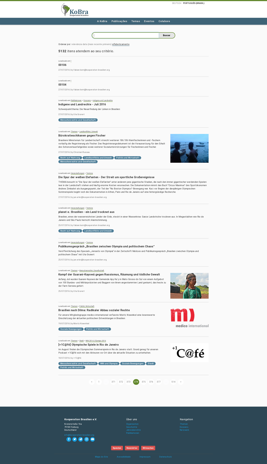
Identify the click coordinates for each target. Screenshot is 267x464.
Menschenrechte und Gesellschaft (78, 120)
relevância (76, 44)
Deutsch (176, 3)
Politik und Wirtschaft (127, 157)
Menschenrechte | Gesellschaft (91, 271)
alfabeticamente (120, 44)
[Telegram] (81, 439)
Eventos (149, 21)
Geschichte (131, 427)
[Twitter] (75, 439)
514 (173, 381)
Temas (135, 21)
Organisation (132, 424)
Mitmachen (148, 448)
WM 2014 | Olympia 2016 (96, 341)
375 (144, 381)
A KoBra (102, 21)
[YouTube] (92, 439)
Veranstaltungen (77, 173)
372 (121, 381)
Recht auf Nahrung (70, 157)
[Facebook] (69, 439)
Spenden (117, 448)
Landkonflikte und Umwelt (98, 157)
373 (128, 381)
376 (151, 381)
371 (113, 381)
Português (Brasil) (193, 3)
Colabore (164, 21)
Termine (89, 173)
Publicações (119, 21)
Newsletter (132, 448)
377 (159, 381)
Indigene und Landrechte (103, 100)
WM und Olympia (109, 363)
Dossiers (87, 100)
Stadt (81, 341)
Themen (74, 132)
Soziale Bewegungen (71, 329)
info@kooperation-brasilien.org (79, 435)
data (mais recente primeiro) (97, 44)
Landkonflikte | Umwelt (88, 132)
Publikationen (76, 100)
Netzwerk (184, 430)
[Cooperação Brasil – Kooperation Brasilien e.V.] (74, 9)
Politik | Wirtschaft (86, 306)
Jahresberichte (133, 430)
